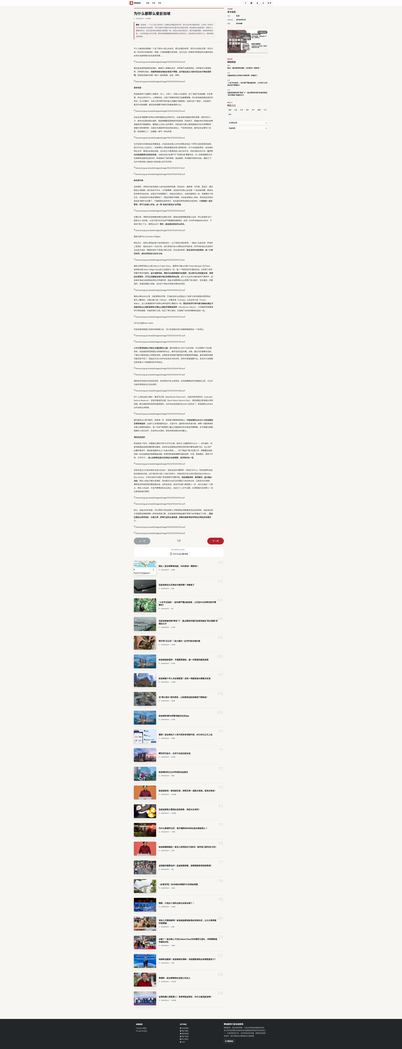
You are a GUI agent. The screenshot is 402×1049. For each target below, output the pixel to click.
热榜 (153, 3)
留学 (247, 110)
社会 (235, 110)
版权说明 (185, 1034)
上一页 (142, 541)
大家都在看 (233, 123)
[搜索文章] (263, 3)
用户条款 (185, 1036)
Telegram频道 (141, 1028)
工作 (265, 110)
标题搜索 (232, 128)
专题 (159, 3)
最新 (147, 3)
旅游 (230, 114)
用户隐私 (185, 1031)
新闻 (230, 110)
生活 (238, 16)
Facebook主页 (141, 1031)
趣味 (259, 110)
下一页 (215, 541)
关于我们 (185, 1039)
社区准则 (185, 1028)
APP (183, 1042)
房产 (253, 110)
